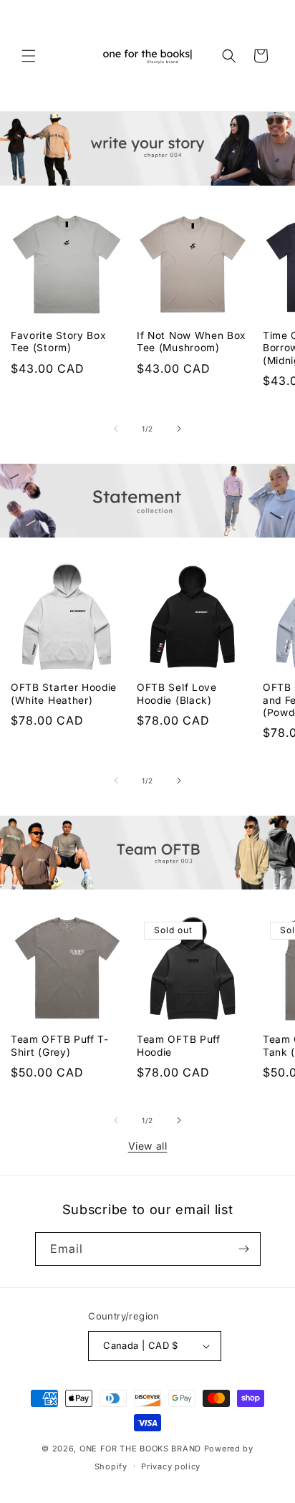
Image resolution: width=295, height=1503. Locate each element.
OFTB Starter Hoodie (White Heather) (64, 693)
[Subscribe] (244, 1249)
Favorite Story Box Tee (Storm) (58, 341)
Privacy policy (170, 1466)
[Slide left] (116, 428)
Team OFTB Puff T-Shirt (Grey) (60, 1045)
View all (148, 1146)
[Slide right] (179, 428)
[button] (28, 56)
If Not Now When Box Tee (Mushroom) (191, 341)
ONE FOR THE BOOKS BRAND (140, 1449)
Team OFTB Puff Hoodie (179, 1045)
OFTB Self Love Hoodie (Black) (177, 693)
